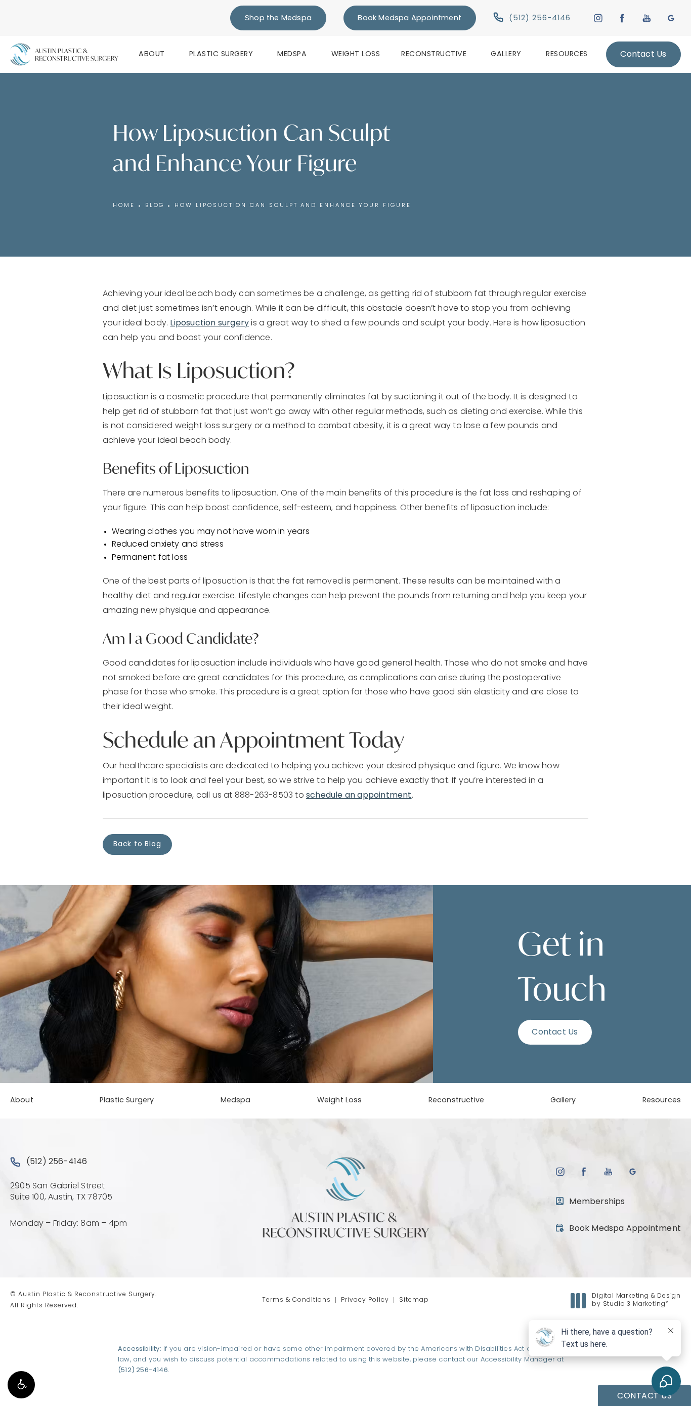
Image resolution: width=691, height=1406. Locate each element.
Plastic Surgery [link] (221, 54)
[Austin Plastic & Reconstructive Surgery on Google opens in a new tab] (671, 18)
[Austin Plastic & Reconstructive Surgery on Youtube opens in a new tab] (646, 18)
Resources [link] (567, 54)
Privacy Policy (365, 1300)
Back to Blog (137, 844)
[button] (21, 1384)
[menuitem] (153, 54)
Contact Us (643, 55)
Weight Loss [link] (355, 54)
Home (124, 206)
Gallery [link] (506, 54)
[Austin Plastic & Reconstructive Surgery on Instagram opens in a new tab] (597, 18)
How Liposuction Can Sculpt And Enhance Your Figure (293, 206)
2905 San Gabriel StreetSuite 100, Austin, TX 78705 (61, 1192)
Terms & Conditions (296, 1300)
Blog (155, 206)
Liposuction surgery (209, 323)
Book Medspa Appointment (409, 18)
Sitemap (414, 1300)
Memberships (597, 1202)
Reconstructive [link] (433, 54)
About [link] (152, 54)
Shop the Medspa (278, 18)
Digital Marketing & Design (636, 1300)
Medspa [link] (292, 54)
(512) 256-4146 (143, 1370)
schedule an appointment (359, 796)
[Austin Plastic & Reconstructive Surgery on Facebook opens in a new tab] (622, 18)
